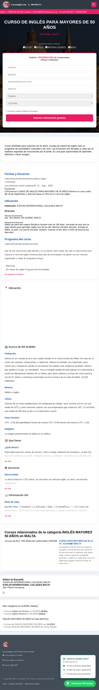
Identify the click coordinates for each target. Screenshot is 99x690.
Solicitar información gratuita (49, 118)
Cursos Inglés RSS (11, 665)
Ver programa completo (14, 274)
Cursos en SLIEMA (21, 611)
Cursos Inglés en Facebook (14, 660)
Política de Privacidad (30, 111)
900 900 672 (36, 5)
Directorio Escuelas (32, 684)
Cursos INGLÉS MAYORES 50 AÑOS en (30, 627)
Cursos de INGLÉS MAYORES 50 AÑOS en (29, 624)
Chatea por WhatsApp (82, 683)
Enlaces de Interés (16, 684)
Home (5, 684)
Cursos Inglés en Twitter (13, 655)
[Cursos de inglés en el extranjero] (6, 649)
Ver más (8, 461)
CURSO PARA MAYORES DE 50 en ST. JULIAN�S (76, 542)
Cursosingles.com (18, 5)
